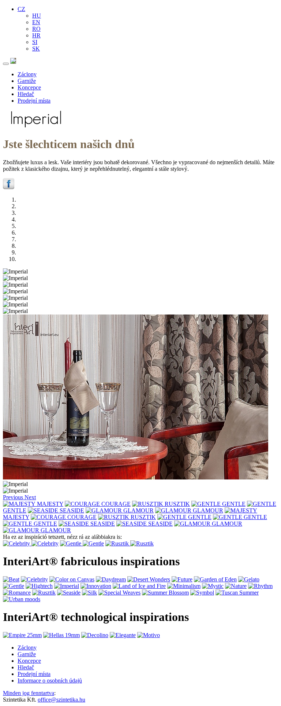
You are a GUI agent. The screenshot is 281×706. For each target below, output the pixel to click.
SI (34, 42)
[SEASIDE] (44, 510)
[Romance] (17, 592)
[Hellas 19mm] (61, 635)
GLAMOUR (138, 510)
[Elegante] (123, 635)
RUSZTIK (177, 504)
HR (36, 35)
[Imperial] (66, 586)
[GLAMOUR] (104, 510)
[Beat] (11, 579)
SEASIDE (72, 510)
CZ (21, 9)
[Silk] (89, 592)
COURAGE (116, 504)
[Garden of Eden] (215, 579)
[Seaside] (68, 592)
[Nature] (236, 586)
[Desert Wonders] (148, 579)
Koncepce (29, 87)
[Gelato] (248, 579)
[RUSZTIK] (148, 504)
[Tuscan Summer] (237, 592)
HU (36, 15)
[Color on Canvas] (71, 579)
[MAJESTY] (20, 504)
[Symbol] (202, 592)
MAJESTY (50, 504)
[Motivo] (148, 635)
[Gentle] (71, 543)
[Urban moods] (21, 599)
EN (36, 22)
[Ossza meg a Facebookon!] (8, 187)
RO (36, 29)
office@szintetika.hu (61, 699)
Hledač (26, 94)
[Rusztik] (117, 543)
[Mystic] (213, 586)
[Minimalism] (184, 586)
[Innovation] (95, 586)
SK (36, 48)
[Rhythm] (260, 586)
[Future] (182, 579)
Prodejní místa (34, 101)
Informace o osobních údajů (50, 680)
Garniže (27, 81)
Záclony (27, 74)
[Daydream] (111, 579)
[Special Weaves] (119, 592)
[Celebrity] (17, 543)
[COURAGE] (83, 504)
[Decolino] (94, 635)
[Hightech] (39, 586)
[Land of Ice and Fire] (139, 586)
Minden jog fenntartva (28, 693)
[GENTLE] (206, 504)
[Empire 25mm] (22, 635)
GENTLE (234, 504)
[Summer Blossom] (165, 592)
